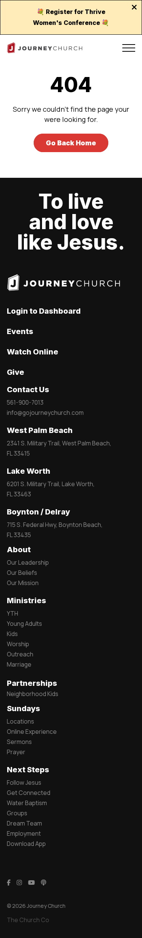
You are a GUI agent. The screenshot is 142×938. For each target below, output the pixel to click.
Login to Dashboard (44, 311)
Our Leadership (28, 562)
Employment (24, 833)
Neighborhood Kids (32, 694)
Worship (18, 644)
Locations (20, 721)
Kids (12, 634)
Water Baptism (27, 803)
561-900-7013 (25, 402)
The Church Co (28, 920)
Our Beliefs (22, 572)
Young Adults (24, 623)
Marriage (19, 664)
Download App (26, 843)
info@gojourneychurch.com (45, 412)
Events (20, 331)
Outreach (20, 654)
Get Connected (28, 793)
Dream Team (24, 823)
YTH (12, 613)
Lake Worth (28, 471)
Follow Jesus (24, 782)
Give (15, 372)
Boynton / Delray (38, 511)
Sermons (19, 742)
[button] (128, 48)
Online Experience (32, 731)
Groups (17, 813)
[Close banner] (134, 8)
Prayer (16, 752)
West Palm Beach (40, 430)
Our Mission (23, 583)
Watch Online (32, 351)
